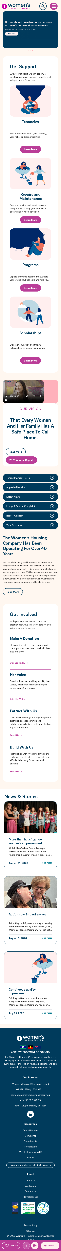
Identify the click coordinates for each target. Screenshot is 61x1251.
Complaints (30, 1135)
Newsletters (30, 1146)
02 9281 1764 (23, 1089)
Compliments (30, 1141)
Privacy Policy (30, 1225)
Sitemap (30, 1230)
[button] (28, 50)
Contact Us (30, 1191)
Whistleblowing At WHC (31, 1152)
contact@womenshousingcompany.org (30, 1094)
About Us (30, 1180)
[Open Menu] (54, 6)
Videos (30, 1157)
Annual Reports (30, 1130)
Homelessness (30, 1196)
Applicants (30, 1185)
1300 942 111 (38, 1089)
